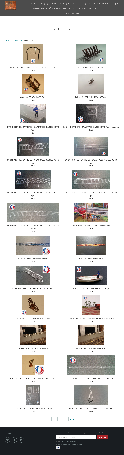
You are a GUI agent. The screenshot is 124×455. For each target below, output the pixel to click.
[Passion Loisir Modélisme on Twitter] (8, 440)
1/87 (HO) (44, 4)
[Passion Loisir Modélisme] (15, 5)
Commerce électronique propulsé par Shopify (70, 444)
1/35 (75, 4)
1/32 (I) (85, 4)
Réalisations (55, 8)
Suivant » (73, 419)
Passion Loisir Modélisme (68, 442)
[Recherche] (111, 4)
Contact (92, 8)
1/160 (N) (32, 4)
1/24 (94, 4)
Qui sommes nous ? (38, 8)
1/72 (54, 4)
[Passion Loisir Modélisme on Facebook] (15, 440)
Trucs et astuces (71, 8)
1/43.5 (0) (65, 4)
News (84, 8)
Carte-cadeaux (73, 13)
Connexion (104, 4)
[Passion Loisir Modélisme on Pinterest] (22, 440)
